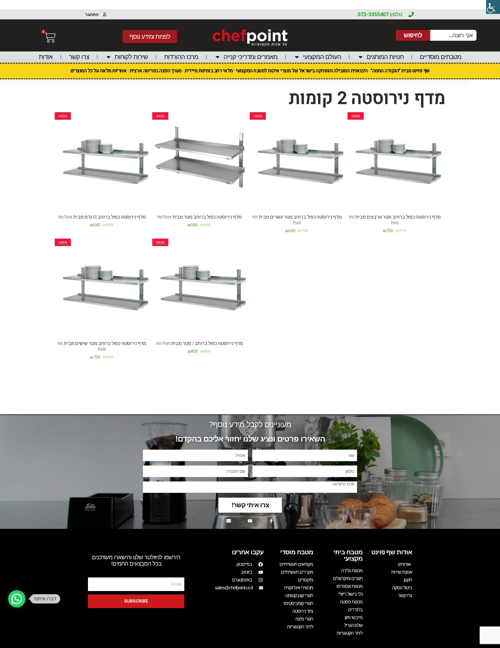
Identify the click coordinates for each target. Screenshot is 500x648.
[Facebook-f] (271, 520)
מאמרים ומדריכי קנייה (250, 56)
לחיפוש (413, 35)
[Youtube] (250, 520)
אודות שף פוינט (391, 552)
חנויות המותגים (385, 56)
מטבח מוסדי (296, 552)
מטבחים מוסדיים (440, 56)
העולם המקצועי (322, 56)
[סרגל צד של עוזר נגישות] (493, 7)
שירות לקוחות (131, 56)
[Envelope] (228, 520)
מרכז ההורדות (181, 56)
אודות (46, 56)
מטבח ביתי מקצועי (348, 555)
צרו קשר (79, 56)
